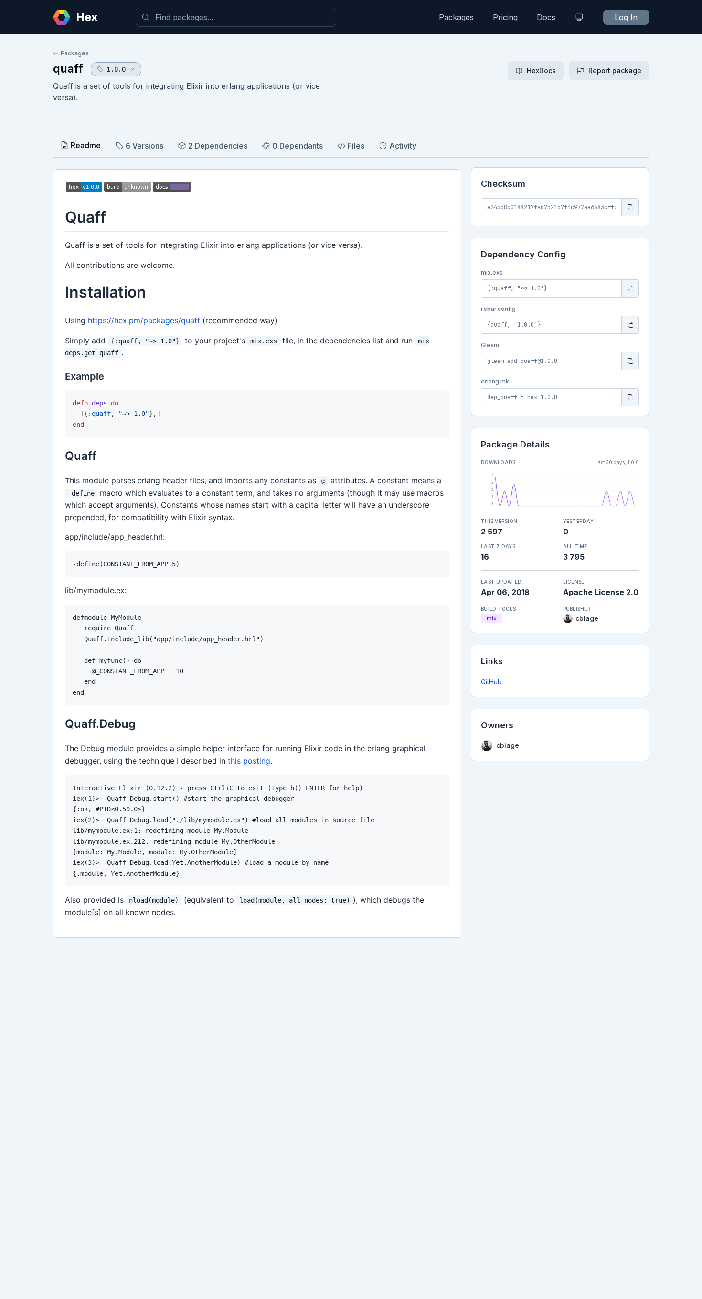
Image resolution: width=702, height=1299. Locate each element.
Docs (546, 17)
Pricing (505, 17)
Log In (626, 17)
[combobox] (236, 17)
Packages (456, 17)
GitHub (491, 682)
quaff (68, 68)
